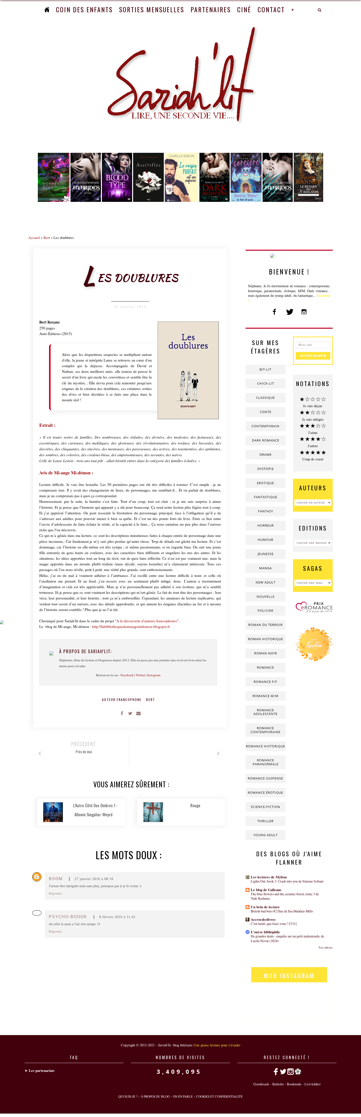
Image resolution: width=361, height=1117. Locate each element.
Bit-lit (265, 369)
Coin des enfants (84, 9)
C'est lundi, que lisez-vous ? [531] (274, 923)
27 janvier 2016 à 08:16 (94, 879)
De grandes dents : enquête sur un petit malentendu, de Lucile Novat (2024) (287, 938)
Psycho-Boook (68, 917)
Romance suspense (265, 778)
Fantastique (265, 497)
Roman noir (265, 653)
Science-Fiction (265, 807)
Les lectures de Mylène (269, 877)
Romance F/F (265, 681)
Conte (265, 412)
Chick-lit (265, 383)
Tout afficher (326, 947)
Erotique (265, 483)
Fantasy (265, 511)
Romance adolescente (265, 712)
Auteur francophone (122, 699)
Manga (265, 568)
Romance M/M (265, 696)
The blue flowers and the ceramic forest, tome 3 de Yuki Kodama (285, 896)
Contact (271, 9)
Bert (46, 237)
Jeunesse (266, 554)
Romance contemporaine (265, 730)
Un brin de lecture (265, 906)
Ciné (244, 9)
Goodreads (261, 1083)
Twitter (140, 675)
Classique (265, 397)
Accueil (34, 237)
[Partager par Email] (138, 713)
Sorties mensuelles (151, 9)
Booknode (294, 1083)
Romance (265, 667)
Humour (265, 539)
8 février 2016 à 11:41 (117, 917)
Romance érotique (265, 792)
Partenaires (211, 9)
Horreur (265, 525)
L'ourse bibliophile (265, 932)
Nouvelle (266, 596)
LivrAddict (312, 1083)
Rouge (195, 805)
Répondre (55, 893)
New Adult (266, 582)
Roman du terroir (265, 625)
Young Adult (265, 835)
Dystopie (265, 469)
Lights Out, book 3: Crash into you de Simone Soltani (287, 881)
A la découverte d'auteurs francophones (146, 620)
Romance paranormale (265, 762)
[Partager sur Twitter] (130, 713)
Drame (266, 454)
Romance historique (265, 746)
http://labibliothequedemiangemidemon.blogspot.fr (131, 626)
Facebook (127, 675)
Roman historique (265, 639)
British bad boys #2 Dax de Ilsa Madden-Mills (282, 911)
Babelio (278, 1083)
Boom (56, 879)
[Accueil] (47, 9)
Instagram (153, 675)
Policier (265, 610)
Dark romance (265, 440)
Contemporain (265, 426)
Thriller (265, 821)
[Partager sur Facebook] (121, 713)
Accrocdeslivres (263, 919)
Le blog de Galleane (266, 889)
